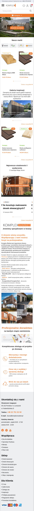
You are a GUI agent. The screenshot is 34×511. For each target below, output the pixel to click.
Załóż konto (6, 487)
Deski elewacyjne (8, 462)
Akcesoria (5, 472)
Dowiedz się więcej (17, 28)
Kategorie (17, 15)
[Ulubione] (23, 6)
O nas (4, 484)
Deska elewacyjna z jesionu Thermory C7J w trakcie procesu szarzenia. (16, 113)
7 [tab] (18, 120)
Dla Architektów (7, 439)
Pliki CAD (5, 450)
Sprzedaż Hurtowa (8, 442)
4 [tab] (15, 120)
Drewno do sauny (8, 467)
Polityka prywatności (9, 495)
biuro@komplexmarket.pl (15, 416)
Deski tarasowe (7, 459)
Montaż (4, 444)
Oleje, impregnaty (8, 475)
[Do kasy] (31, 6)
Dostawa (5, 447)
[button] (2, 27)
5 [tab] (16, 120)
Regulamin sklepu (8, 497)
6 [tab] (17, 120)
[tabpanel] (10, 64)
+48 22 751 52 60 (26, 1)
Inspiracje (5, 492)
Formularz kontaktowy (9, 500)
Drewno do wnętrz (8, 470)
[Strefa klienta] (27, 6)
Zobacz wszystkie (26, 84)
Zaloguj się (5, 489)
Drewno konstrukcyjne (9, 464)
